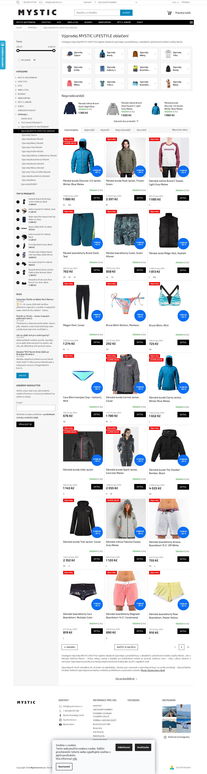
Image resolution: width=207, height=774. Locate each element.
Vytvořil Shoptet (183, 767)
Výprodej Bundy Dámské (33, 163)
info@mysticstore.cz (72, 706)
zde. (75, 759)
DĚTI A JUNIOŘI (24, 102)
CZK (174, 2)
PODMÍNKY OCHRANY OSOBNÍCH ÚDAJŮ (102, 715)
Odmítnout (124, 747)
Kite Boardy (98, 732)
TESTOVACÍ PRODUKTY (31, 122)
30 (69, 277)
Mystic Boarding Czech (73, 715)
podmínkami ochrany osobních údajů (35, 416)
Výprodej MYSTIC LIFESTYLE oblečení (38, 131)
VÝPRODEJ (22, 114)
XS (150, 493)
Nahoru (71, 647)
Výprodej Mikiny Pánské (32, 143)
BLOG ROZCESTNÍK (101, 724)
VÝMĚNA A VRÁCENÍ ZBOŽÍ (104, 720)
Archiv (22, 375)
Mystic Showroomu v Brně (153, 670)
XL (64, 205)
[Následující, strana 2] (181, 647)
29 (64, 277)
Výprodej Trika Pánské (32, 147)
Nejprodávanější (123, 130)
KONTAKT (88, 2)
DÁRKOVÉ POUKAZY (27, 110)
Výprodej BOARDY (29, 184)
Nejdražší (105, 130)
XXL (69, 205)
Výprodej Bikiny (29, 180)
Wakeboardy (99, 736)
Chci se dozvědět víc (125, 678)
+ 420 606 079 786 (71, 710)
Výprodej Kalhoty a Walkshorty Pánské (39, 155)
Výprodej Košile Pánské (32, 151)
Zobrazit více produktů (124, 121)
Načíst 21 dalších (126, 647)
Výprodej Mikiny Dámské (33, 167)
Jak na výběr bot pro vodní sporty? (32, 335)
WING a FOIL (23, 89)
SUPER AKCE (26, 118)
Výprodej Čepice (29, 135)
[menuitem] (25, 22)
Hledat (126, 12)
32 (112, 277)
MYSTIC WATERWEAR (27, 77)
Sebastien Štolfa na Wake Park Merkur (35, 299)
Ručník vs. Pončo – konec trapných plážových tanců (32, 317)
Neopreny (97, 728)
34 (107, 349)
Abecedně (141, 130)
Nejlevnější (89, 130)
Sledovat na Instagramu (179, 737)
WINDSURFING (24, 98)
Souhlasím (143, 747)
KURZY (21, 106)
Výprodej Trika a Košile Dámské (36, 172)
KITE (20, 85)
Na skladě (28, 60)
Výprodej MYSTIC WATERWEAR (35, 126)
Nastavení (64, 766)
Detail (97, 197)
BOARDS (22, 94)
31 (75, 277)
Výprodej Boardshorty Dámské (36, 176)
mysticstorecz (69, 719)
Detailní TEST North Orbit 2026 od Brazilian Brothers (32, 353)
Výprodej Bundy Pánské (32, 139)
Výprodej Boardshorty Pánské (35, 159)
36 (150, 349)
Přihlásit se (25, 424)
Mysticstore (68, 724)
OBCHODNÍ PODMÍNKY (107, 2)
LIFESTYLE (22, 81)
